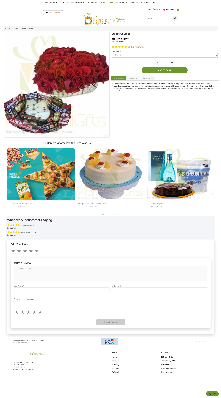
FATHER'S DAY (122, 2)
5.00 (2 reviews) (136, 47)
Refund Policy (117, 372)
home (7, 28)
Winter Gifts (166, 364)
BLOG (146, 2)
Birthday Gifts (167, 357)
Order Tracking (54, 12)
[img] (174, 18)
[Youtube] (202, 341)
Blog (114, 361)
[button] (102, 214)
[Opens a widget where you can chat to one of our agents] (212, 394)
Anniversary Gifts (168, 361)
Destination (116, 51)
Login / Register (154, 9)
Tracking (115, 364)
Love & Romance (168, 368)
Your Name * (19, 286)
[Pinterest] (205, 341)
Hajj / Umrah (166, 372)
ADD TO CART (164, 70)
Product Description (118, 78)
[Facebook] (196, 341)
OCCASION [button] (92, 2)
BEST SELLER (136, 2)
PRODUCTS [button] (50, 2)
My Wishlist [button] (170, 10)
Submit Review (110, 322)
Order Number (117, 286)
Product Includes (133, 78)
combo (15, 28)
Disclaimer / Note (148, 78)
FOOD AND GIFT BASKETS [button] (71, 2)
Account (115, 368)
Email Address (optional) (24, 299)
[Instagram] (199, 341)
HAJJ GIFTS (107, 2)
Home (114, 357)
